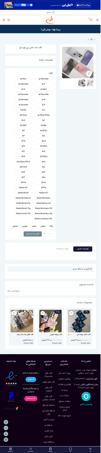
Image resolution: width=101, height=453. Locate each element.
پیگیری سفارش (64, 378)
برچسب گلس (48, 419)
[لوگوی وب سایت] (50, 19)
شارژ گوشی (48, 430)
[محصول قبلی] (94, 39)
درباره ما (64, 390)
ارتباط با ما (64, 395)
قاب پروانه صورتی (56, 334)
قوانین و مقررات (64, 384)
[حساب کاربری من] (3, 19)
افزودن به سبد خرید (32, 234)
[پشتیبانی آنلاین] (86, 396)
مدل (51, 72)
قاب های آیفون (48, 381)
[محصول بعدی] (88, 39)
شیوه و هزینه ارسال (64, 408)
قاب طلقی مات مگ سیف (25, 334)
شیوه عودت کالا (64, 415)
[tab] (82, 249)
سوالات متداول (64, 401)
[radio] (43, 79)
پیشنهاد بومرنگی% (50, 29)
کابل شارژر (48, 436)
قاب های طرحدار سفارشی (48, 398)
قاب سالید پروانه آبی (83, 334)
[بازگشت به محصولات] (91, 39)
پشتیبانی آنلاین (86, 404)
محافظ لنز (48, 425)
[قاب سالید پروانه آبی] (79, 321)
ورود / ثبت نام (64, 373)
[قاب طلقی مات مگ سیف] (22, 321)
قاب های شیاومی (48, 389)
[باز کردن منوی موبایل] (97, 19)
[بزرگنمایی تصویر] (89, 73)
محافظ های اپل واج (48, 412)
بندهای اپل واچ (48, 405)
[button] (91, 62)
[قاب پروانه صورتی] (50, 321)
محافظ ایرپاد (48, 442)
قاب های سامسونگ (48, 375)
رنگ (51, 226)
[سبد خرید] (8, 19)
